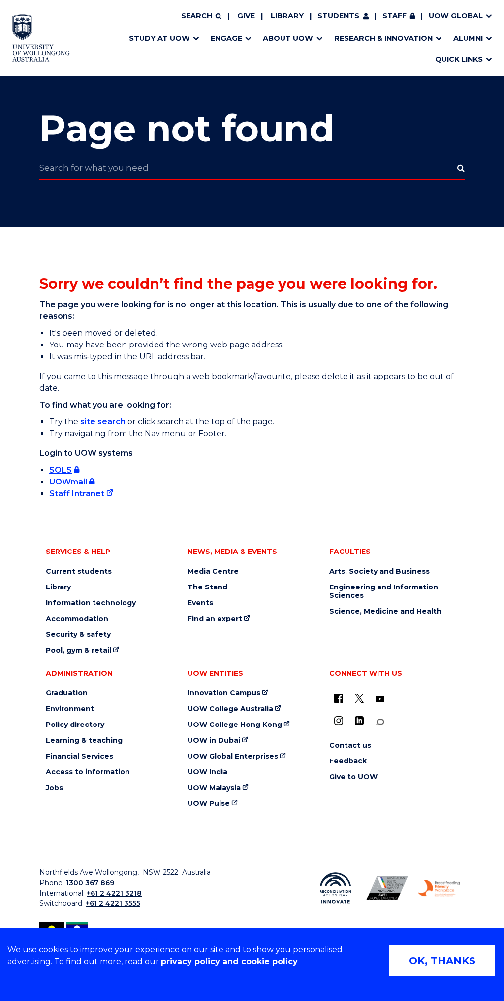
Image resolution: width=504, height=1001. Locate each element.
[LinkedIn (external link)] (359, 720)
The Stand (207, 587)
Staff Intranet (76, 493)
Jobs (54, 788)
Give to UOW (353, 777)
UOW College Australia (230, 709)
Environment (70, 709)
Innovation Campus (224, 693)
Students (338, 15)
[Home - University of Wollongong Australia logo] (41, 38)
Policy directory (75, 725)
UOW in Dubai (214, 740)
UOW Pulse (209, 803)
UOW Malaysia (214, 788)
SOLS (60, 470)
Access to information (88, 772)
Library (287, 15)
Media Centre (213, 571)
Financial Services (79, 756)
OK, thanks (442, 960)
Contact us (350, 745)
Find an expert (215, 619)
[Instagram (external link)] (338, 720)
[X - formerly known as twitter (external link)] (359, 698)
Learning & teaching (84, 740)
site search (103, 421)
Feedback (348, 761)
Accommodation (77, 619)
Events (200, 603)
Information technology (91, 603)
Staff (394, 15)
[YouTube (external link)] (380, 699)
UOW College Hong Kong (235, 725)
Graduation (67, 693)
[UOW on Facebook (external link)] (338, 698)
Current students (79, 571)
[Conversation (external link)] (380, 722)
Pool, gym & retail (78, 650)
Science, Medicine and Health (385, 611)
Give (246, 15)
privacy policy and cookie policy (229, 961)
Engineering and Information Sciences (383, 591)
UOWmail (68, 481)
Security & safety (78, 634)
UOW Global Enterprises (233, 756)
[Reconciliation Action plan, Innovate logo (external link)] (335, 888)
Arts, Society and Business (379, 571)
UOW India (207, 772)
